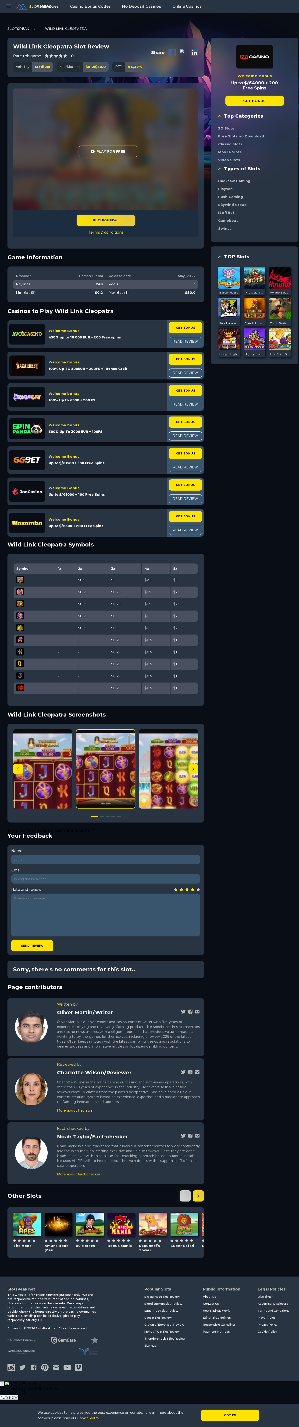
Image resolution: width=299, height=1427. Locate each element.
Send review (32, 945)
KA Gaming (121, 1210)
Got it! (230, 1415)
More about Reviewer (75, 1110)
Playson (225, 189)
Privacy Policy (268, 1324)
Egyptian (58, 1240)
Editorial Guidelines (217, 1317)
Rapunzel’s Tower (149, 1248)
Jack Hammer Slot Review (229, 323)
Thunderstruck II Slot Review (164, 1338)
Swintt (224, 228)
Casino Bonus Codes (90, 6)
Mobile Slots (230, 152)
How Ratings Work (216, 1310)
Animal (27, 1238)
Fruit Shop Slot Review (280, 354)
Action (121, 1238)
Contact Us (211, 1303)
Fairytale (153, 1238)
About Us (209, 1296)
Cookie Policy (267, 1331)
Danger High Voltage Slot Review (229, 354)
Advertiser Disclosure (273, 1303)
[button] (193, 769)
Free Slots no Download (241, 136)
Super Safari (182, 1246)
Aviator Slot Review (280, 292)
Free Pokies (47, 6)
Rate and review (26, 889)
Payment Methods (216, 1331)
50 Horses (85, 1246)
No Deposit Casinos (141, 6)
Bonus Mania (119, 1246)
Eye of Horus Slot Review (254, 323)
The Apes (22, 1246)
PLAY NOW (9, 1397)
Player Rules (266, 1317)
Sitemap (150, 1345)
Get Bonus (185, 327)
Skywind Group (232, 205)
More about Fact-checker (78, 1174)
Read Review (185, 341)
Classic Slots (230, 144)
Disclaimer (265, 1296)
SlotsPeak (18, 29)
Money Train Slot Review (162, 1331)
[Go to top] (290, 1417)
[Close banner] (2, 1383)
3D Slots (226, 128)
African (184, 1240)
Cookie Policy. (88, 1418)
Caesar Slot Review (158, 1317)
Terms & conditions (105, 232)
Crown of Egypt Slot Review (164, 1324)
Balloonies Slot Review (229, 292)
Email (16, 870)
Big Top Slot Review (254, 354)
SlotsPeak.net (21, 1289)
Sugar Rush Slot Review (161, 1310)
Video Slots (229, 160)
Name (16, 851)
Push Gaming (230, 197)
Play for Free (110, 151)
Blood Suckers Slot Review (163, 1303)
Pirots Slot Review (254, 292)
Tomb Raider (279, 323)
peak (40, 6)
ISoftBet (226, 213)
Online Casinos (187, 6)
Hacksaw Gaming (234, 181)
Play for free (27, 1221)
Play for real (105, 220)
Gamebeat (228, 220)
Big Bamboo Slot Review (162, 1296)
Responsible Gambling (219, 1324)
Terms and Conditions (273, 1310)
